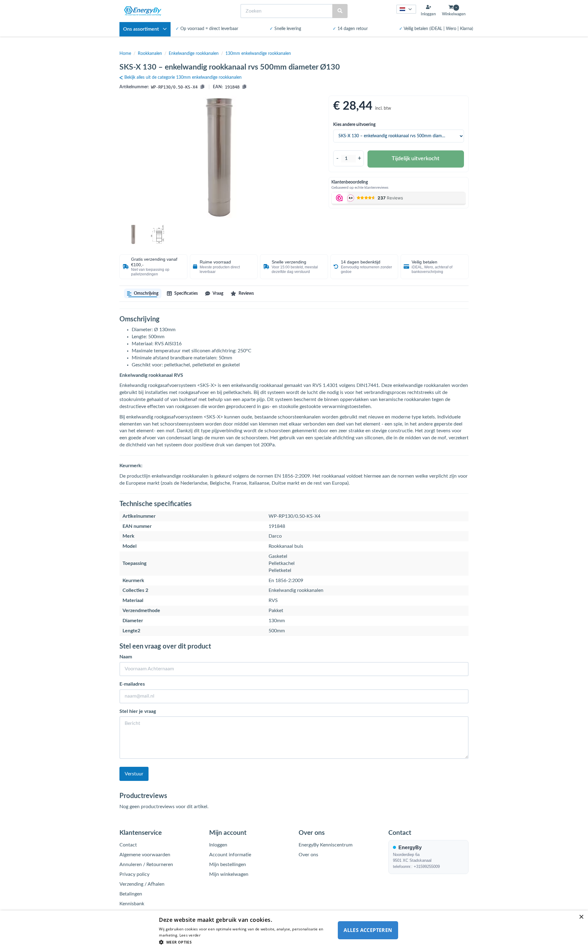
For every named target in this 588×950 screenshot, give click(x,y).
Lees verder (190, 935)
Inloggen (218, 844)
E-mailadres (132, 684)
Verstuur (134, 773)
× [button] (581, 917)
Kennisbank (131, 903)
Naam (125, 656)
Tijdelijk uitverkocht (415, 158)
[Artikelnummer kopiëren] (202, 87)
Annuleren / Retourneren (146, 864)
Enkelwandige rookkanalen (194, 53)
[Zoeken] (340, 11)
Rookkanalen (150, 53)
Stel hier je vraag (137, 711)
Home (125, 53)
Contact (128, 844)
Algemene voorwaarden (144, 854)
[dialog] (294, 930)
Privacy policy (134, 874)
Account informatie (230, 854)
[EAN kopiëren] (244, 87)
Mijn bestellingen (227, 864)
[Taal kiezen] (406, 9)
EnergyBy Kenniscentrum (325, 844)
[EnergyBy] (142, 11)
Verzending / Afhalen (141, 884)
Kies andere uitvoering (354, 125)
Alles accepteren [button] (368, 930)
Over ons (308, 854)
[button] (245, 941)
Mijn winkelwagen (228, 874)
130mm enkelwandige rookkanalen (258, 53)
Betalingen (130, 893)
